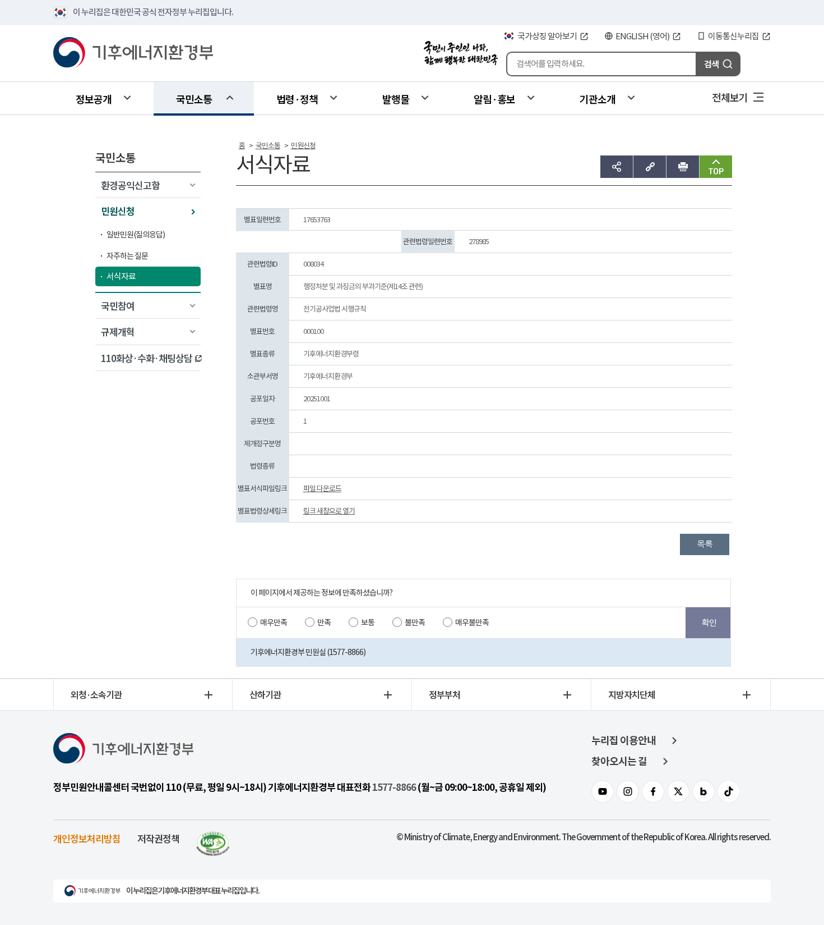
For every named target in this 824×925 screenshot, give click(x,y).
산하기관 (265, 694)
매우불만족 (472, 622)
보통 (367, 622)
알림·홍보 (494, 98)
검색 (711, 64)
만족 (324, 622)
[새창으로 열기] (213, 838)
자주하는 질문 (127, 256)
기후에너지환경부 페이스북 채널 (653, 791)
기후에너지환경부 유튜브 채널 (602, 791)
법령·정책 (297, 98)
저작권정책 (158, 838)
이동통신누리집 (733, 36)
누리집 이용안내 (623, 740)
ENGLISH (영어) (642, 36)
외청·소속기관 (96, 694)
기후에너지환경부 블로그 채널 (703, 791)
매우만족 (273, 622)
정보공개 (94, 98)
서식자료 (121, 276)
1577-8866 (394, 787)
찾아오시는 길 (619, 761)
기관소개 (597, 98)
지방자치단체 (631, 694)
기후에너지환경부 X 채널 (678, 791)
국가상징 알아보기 (547, 36)
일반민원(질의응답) (136, 235)
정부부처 (444, 694)
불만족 (415, 622)
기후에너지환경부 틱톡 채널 (728, 791)
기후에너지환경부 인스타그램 (628, 791)
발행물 (395, 98)
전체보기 (730, 97)
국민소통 (194, 98)
